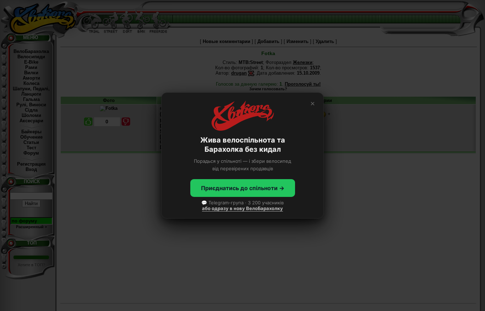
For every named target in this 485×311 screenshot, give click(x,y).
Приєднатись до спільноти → (242, 188)
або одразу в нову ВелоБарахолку (242, 208)
